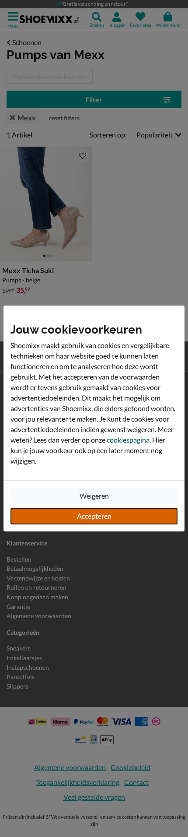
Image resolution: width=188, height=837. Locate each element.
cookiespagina (128, 440)
